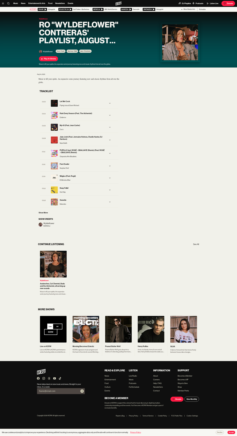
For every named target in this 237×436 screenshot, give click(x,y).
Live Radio (133, 376)
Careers (156, 380)
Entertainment (110, 380)
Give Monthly (192, 399)
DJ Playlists (186, 3)
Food (50, 3)
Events (70, 3)
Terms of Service (147, 416)
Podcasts (199, 3)
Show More (43, 213)
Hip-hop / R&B (72, 51)
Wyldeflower (44, 280)
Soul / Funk (60, 51)
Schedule (202, 9)
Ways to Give (183, 383)
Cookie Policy (161, 416)
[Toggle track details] (110, 103)
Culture (107, 387)
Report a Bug (120, 416)
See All (196, 244)
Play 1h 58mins (50, 59)
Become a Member (185, 376)
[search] (9, 3)
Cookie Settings (192, 416)
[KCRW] (41, 374)
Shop (180, 387)
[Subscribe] (82, 391)
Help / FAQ (157, 383)
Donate (230, 3)
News (23, 3)
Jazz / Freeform (85, 51)
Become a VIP (183, 380)
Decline (219, 432)
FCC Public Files (175, 416)
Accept (231, 432)
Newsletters (60, 3)
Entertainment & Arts (36, 3)
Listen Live (214, 3)
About (155, 376)
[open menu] (3, 3)
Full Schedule (134, 387)
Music (15, 3)
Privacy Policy (132, 416)
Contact (156, 391)
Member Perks (183, 391)
